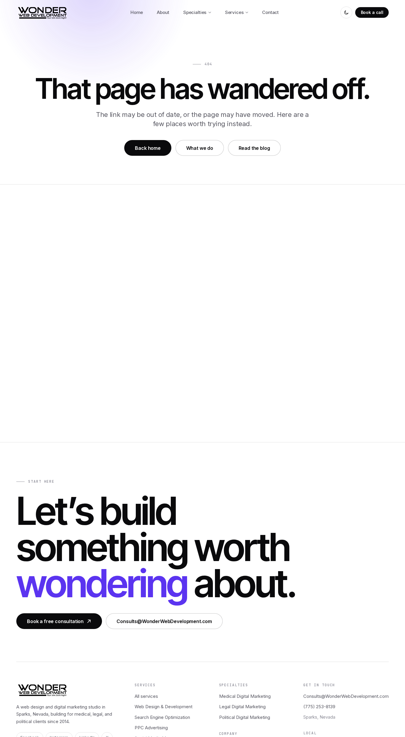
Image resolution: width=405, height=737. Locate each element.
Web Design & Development (163, 706)
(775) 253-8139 (319, 706)
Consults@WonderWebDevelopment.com (164, 621)
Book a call (372, 12)
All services (146, 696)
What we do (199, 148)
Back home (148, 148)
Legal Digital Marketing (242, 706)
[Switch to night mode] (346, 12)
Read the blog (254, 148)
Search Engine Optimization (162, 717)
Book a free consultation (55, 621)
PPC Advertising (151, 727)
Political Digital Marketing (244, 717)
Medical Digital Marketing (245, 696)
